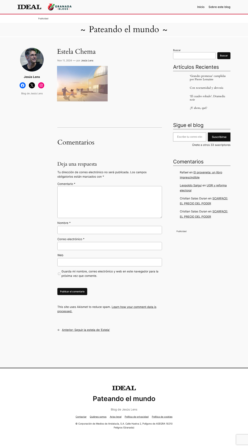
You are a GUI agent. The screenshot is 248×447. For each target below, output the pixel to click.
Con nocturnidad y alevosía (206, 88)
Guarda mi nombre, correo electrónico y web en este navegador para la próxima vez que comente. (109, 273)
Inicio (200, 7)
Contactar (81, 416)
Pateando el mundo (124, 29)
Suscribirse (219, 137)
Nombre (64, 223)
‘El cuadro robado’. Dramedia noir (207, 98)
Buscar (177, 50)
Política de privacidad (137, 416)
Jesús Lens (87, 60)
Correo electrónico (71, 239)
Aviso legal (115, 416)
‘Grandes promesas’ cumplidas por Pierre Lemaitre (208, 77)
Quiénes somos (98, 416)
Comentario (66, 184)
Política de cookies (162, 416)
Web (60, 255)
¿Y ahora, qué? (198, 108)
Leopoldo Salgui (191, 185)
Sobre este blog (219, 7)
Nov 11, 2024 (64, 60)
